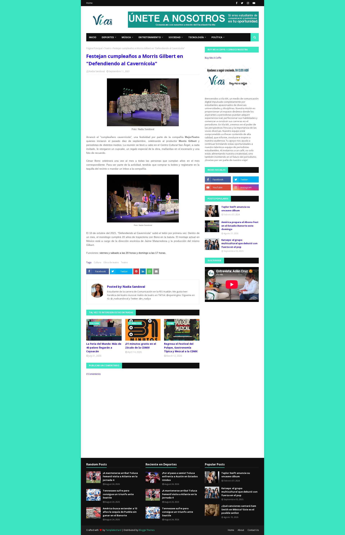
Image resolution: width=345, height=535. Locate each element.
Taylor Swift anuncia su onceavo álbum (235, 208)
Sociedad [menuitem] (175, 37)
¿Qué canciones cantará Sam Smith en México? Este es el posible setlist (238, 509)
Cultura (97, 262)
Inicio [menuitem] (92, 37)
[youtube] (253, 3)
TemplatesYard (113, 530)
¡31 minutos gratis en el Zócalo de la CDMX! (140, 345)
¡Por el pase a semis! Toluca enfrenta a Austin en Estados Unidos (180, 476)
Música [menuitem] (126, 37)
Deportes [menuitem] (108, 37)
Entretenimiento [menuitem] (150, 37)
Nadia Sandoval (97, 71)
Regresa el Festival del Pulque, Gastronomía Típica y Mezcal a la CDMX (180, 347)
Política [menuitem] (216, 37)
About (241, 530)
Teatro (107, 48)
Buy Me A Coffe (213, 57)
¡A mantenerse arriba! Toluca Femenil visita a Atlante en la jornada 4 (120, 476)
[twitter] (242, 3)
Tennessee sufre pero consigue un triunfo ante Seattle (118, 494)
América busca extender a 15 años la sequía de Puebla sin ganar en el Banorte (120, 512)
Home (89, 2)
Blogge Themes (147, 530)
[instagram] (248, 3)
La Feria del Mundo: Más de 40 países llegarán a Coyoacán (103, 347)
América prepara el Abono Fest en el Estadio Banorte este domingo (239, 225)
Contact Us (253, 530)
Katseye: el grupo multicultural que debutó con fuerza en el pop (239, 243)
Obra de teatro (111, 262)
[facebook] (236, 3)
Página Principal (94, 48)
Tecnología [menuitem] (196, 37)
